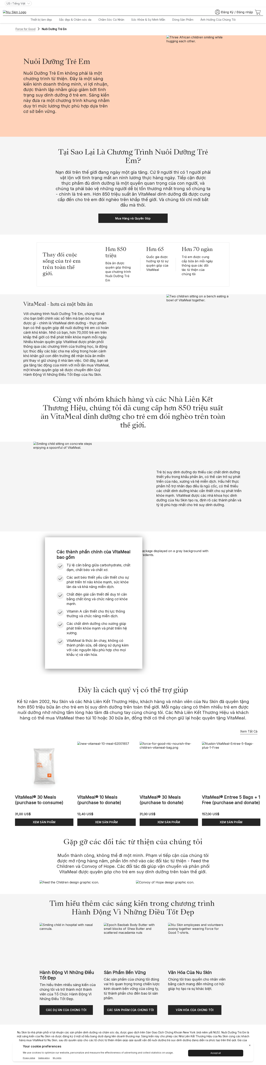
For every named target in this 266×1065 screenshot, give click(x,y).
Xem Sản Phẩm (44, 822)
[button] (133, 218)
